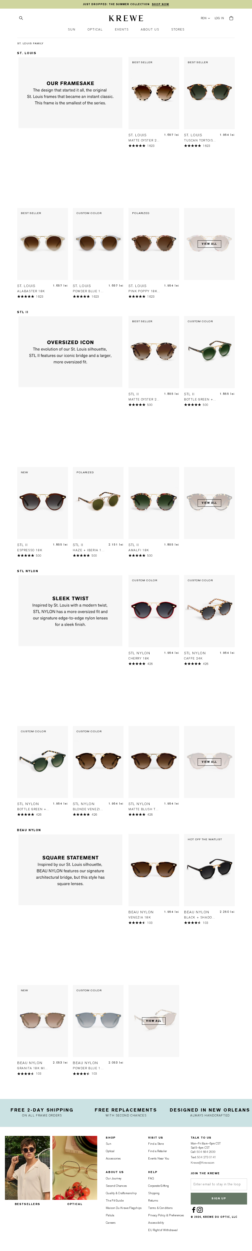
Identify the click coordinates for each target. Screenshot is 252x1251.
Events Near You (158, 1158)
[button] (72, 30)
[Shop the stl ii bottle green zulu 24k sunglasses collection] (70, 391)
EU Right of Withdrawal (162, 1230)
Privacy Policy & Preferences (166, 1215)
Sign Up (219, 1198)
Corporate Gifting (158, 1186)
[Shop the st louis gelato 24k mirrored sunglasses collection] (70, 132)
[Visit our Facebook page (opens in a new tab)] (194, 1210)
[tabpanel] (70, 132)
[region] (126, 4)
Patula (110, 1215)
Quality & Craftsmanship (121, 1193)
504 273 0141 (206, 1157)
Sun (108, 1143)
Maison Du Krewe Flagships (124, 1208)
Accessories (113, 1158)
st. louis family (30, 43)
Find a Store (155, 1143)
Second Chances (116, 1186)
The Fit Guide (114, 1200)
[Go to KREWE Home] (126, 19)
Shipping (153, 1193)
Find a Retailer (157, 1151)
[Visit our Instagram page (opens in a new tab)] (200, 1210)
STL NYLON (27, 571)
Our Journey (113, 1178)
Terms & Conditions (160, 1208)
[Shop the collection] (70, 909)
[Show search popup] (21, 18)
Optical (110, 1151)
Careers (111, 1222)
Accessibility (156, 1222)
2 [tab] (72, 202)
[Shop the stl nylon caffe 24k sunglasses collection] (70, 650)
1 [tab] (68, 202)
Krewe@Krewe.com (203, 1162)
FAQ (151, 1178)
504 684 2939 (206, 1152)
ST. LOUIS (26, 53)
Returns (153, 1200)
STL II (23, 312)
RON (204, 18)
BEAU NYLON (29, 830)
